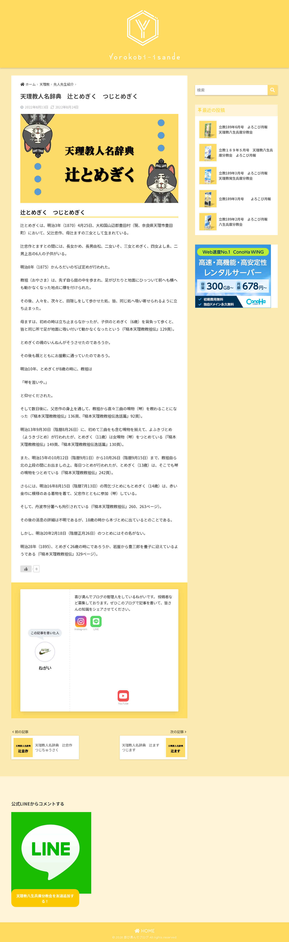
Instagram (81, 629)
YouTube (123, 703)
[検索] (273, 90)
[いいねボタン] (26, 568)
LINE (96, 629)
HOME (147, 931)
